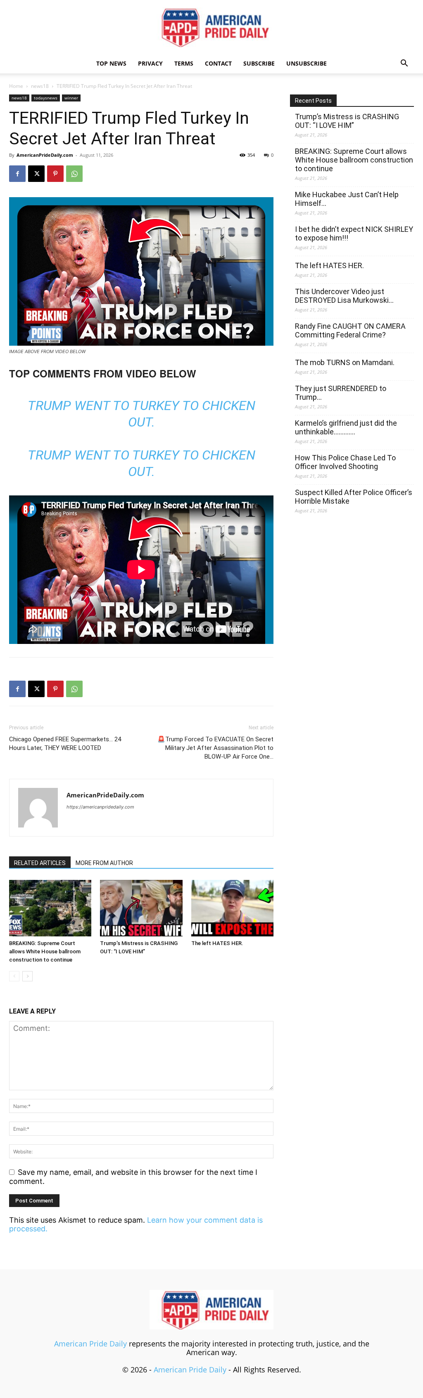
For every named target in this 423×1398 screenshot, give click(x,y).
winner (71, 98)
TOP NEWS (111, 63)
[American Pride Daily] (211, 27)
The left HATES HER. (217, 943)
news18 (40, 86)
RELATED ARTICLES (40, 863)
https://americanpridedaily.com (100, 807)
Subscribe (259, 63)
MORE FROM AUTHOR (104, 863)
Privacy (150, 63)
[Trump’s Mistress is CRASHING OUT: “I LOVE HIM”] (141, 908)
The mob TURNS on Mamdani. (344, 362)
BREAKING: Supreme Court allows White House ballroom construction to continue (45, 951)
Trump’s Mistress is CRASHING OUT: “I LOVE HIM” (347, 121)
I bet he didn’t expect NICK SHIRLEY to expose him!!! (354, 233)
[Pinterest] (55, 173)
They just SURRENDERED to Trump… (340, 392)
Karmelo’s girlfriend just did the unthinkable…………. (346, 427)
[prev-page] (14, 976)
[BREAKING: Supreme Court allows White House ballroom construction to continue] (50, 908)
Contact (218, 63)
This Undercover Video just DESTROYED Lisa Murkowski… (344, 295)
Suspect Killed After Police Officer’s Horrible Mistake (353, 496)
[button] (404, 63)
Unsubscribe (306, 63)
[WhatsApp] (74, 173)
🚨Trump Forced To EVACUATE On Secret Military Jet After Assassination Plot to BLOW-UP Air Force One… (215, 748)
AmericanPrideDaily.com (45, 155)
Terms (183, 63)
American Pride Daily (90, 1343)
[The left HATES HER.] (232, 908)
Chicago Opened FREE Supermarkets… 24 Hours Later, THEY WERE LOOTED (65, 744)
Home (16, 86)
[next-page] (27, 976)
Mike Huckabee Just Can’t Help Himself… (347, 198)
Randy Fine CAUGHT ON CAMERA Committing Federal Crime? (350, 330)
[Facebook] (17, 173)
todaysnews (45, 98)
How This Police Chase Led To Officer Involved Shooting (345, 462)
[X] (36, 173)
